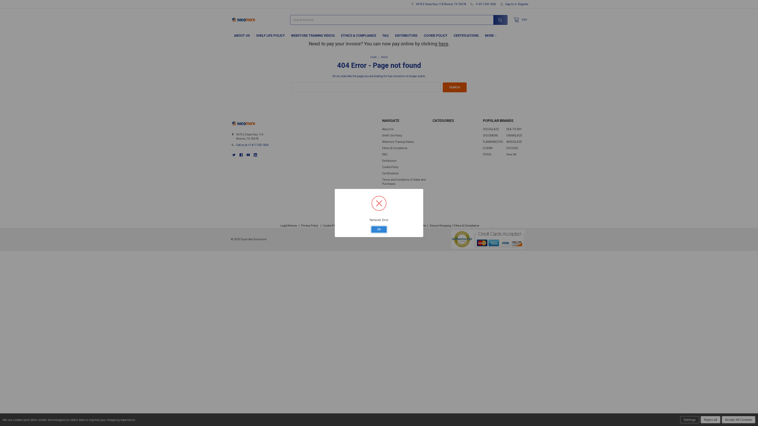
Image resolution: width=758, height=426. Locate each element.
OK (379, 229)
